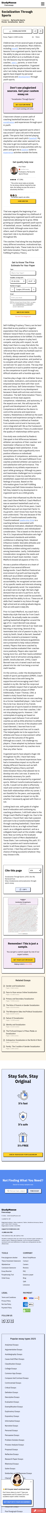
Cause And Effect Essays (14, 1359)
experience (8, 152)
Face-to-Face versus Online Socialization (21, 992)
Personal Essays (11, 1430)
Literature (26, 1285)
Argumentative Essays (13, 1349)
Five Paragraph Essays (14, 1511)
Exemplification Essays (14, 1407)
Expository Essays (12, 1416)
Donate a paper (28, 1275)
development (24, 77)
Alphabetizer (6, 1264)
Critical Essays (10, 1388)
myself (15, 48)
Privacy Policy (6, 1301)
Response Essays (12, 1507)
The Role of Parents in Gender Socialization (22, 1005)
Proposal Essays (11, 1449)
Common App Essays (13, 1373)
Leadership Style (26, 520)
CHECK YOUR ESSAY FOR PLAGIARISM (23, 1155)
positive (24, 149)
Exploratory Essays (12, 1411)
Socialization (13, 22)
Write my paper (23, 312)
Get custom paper (23, 105)
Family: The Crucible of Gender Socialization (23, 1046)
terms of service (20, 303)
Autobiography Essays (13, 1354)
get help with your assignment (17, 1502)
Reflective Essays (12, 1454)
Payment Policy (7, 1308)
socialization (8, 122)
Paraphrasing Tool (8, 1275)
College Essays (11, 1369)
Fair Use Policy (6, 1304)
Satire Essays (10, 1468)
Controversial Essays (13, 1383)
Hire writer (23, 201)
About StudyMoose (29, 1258)
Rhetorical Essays (12, 1464)
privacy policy (29, 303)
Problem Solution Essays (14, 1440)
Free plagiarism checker (10, 1258)
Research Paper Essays (14, 1459)
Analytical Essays (12, 1345)
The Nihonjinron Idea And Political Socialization (24, 1012)
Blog (24, 1278)
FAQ (24, 1271)
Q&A (24, 1281)
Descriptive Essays (12, 1397)
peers (14, 62)
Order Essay (6, 1278)
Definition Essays (11, 1392)
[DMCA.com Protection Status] (26, 1310)
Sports (21, 22)
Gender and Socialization (15, 986)
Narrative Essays (11, 1426)
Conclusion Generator (9, 1268)
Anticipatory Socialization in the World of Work (24, 1040)
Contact (25, 1261)
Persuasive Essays (12, 1435)
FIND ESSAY (34, 1191)
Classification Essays (13, 1364)
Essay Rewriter (7, 1271)
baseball (33, 138)
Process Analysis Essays (14, 1445)
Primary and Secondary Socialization (20, 999)
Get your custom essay (23, 960)
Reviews (26, 1268)
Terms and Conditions (9, 1297)
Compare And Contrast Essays (17, 1378)
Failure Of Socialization (15, 1018)
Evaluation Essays (12, 1402)
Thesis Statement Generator (11, 1261)
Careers (25, 1264)
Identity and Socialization (15, 1025)
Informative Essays (12, 1421)
